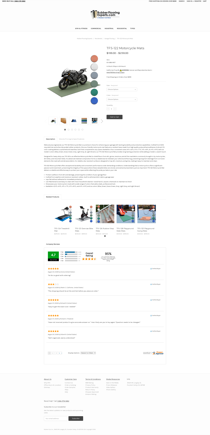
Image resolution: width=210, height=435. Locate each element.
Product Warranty (91, 387)
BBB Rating (89, 383)
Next (102, 121)
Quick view (63, 214)
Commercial (96, 28)
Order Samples (70, 387)
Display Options (74, 353)
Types (132, 28)
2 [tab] (68, 129)
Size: (112, 85)
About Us (47, 379)
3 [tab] (72, 129)
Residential (122, 28)
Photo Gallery (111, 390)
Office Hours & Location (52, 385)
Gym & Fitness (81, 28)
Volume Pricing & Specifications (71, 139)
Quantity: (110, 105)
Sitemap (47, 387)
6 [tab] (82, 129)
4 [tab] (75, 129)
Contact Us (69, 383)
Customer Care (71, 379)
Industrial (109, 28)
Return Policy (90, 390)
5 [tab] (79, 129)
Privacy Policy (90, 385)
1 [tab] (65, 129)
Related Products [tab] (52, 197)
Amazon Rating (90, 394)
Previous (45, 121)
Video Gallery (110, 387)
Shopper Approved (92, 392)
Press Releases (111, 385)
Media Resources (113, 379)
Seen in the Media (112, 383)
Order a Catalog (70, 385)
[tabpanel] (53, 121)
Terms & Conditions (93, 379)
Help (66, 392)
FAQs (66, 390)
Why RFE (47, 383)
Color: (112, 95)
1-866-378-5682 (19, 1)
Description (50, 139)
